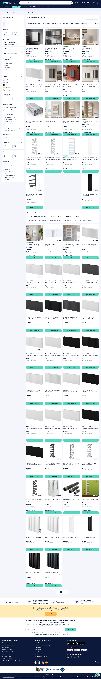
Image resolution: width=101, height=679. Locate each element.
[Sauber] (71, 3)
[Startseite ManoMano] (9, 3)
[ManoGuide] (97, 675)
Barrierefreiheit (94, 677)
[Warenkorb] (97, 3)
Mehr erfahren (65, 634)
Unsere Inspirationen (39, 652)
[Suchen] (21, 3)
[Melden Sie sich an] (94, 3)
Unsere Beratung (38, 643)
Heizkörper (18, 12)
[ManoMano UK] (43, 662)
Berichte (87, 677)
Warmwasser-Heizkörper (26, 12)
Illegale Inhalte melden (8, 652)
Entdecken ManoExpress (40, 656)
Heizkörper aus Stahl (37, 12)
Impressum (23, 677)
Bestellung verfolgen (7, 643)
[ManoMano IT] (39, 662)
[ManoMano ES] (46, 662)
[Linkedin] (68, 657)
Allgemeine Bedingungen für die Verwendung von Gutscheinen (18, 661)
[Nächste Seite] (67, 592)
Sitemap (17, 677)
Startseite (4, 12)
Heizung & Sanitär (11, 12)
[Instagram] (78, 657)
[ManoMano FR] (35, 662)
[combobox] (92, 18)
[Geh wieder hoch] (97, 662)
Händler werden (6, 654)
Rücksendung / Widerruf (8, 645)
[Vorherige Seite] (58, 592)
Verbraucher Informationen (77, 677)
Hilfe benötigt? (6, 647)
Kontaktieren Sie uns (7, 649)
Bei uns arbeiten (6, 656)
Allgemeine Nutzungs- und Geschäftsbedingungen (55, 677)
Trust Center (38, 677)
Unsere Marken (38, 649)
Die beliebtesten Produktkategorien (43, 645)
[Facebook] (71, 657)
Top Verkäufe (37, 654)
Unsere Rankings (38, 647)
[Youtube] (75, 657)
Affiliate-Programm (7, 658)
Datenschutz (31, 677)
